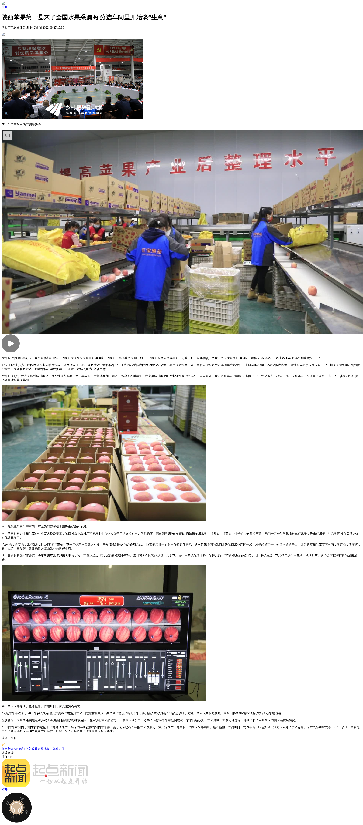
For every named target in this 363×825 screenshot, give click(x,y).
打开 (5, 7)
